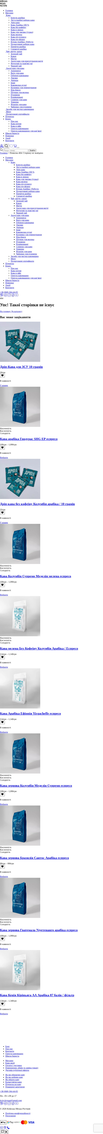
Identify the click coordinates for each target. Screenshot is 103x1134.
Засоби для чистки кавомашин (25, 256)
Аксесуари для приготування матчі (27, 61)
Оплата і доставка (13, 1065)
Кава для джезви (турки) (22, 32)
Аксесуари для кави (20, 215)
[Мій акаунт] (2, 147)
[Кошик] (15, 147)
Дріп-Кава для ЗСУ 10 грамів (21, 366)
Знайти (32, 150)
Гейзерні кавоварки (20, 75)
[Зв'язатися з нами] (4, 1132)
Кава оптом (16, 124)
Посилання (10, 1116)
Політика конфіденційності (17, 1113)
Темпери (15, 102)
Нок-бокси (16, 90)
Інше (13, 83)
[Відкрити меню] (18, 147)
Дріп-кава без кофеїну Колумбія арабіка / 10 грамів (37, 504)
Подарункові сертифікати (22, 261)
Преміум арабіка (18, 46)
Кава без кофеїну (18, 27)
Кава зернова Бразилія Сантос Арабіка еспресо (34, 858)
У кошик (4, 385)
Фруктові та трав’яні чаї (27, 210)
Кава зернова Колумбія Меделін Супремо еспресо (36, 785)
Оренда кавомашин (20, 128)
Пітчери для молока (20, 92)
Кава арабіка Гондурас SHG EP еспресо (29, 439)
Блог (7, 1046)
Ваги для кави (17, 73)
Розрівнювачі (17, 97)
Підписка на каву (13, 1084)
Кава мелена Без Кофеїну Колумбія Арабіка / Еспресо (39, 648)
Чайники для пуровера (21, 107)
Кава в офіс (16, 126)
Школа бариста (12, 133)
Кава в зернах (17, 30)
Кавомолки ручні (19, 85)
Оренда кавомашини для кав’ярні (26, 131)
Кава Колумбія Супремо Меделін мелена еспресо (35, 576)
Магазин (9, 13)
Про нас (14, 121)
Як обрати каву (12, 1079)
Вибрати (4, 457)
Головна (9, 10)
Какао (13, 56)
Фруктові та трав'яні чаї (21, 63)
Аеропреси (16, 71)
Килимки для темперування (23, 87)
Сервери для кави (19, 99)
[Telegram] (5, 296)
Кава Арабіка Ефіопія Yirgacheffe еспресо (30, 713)
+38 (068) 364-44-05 (9, 292)
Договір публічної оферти (17, 1070)
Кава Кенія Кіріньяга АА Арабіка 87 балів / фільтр (37, 995)
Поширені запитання (15, 1087)
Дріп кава (15, 22)
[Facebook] (12, 296)
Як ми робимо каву (14, 1077)
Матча (13, 59)
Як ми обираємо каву (15, 1075)
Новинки (9, 136)
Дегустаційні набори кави (23, 20)
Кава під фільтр (18, 39)
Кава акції (10, 1063)
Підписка (9, 116)
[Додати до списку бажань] (2, 376)
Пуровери (15, 95)
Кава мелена (16, 34)
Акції (7, 138)
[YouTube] (16, 296)
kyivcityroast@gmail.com (11, 1100)
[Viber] (1, 296)
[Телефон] (8, 1128)
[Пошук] (6, 146)
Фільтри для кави (19, 104)
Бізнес (8, 119)
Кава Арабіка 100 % (20, 25)
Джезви (14, 78)
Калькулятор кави (13, 1082)
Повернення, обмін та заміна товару (21, 1068)
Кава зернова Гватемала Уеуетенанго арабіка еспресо (39, 930)
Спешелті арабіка (19, 49)
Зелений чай (16, 54)
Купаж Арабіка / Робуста (22, 42)
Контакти (9, 140)
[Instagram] (9, 296)
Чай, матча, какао (19, 198)
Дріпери (14, 80)
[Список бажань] (11, 147)
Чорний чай (16, 66)
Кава (13, 162)
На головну (5, 311)
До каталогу (16, 311)
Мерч (13, 259)
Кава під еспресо (18, 37)
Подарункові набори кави (22, 44)
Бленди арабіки (18, 18)
